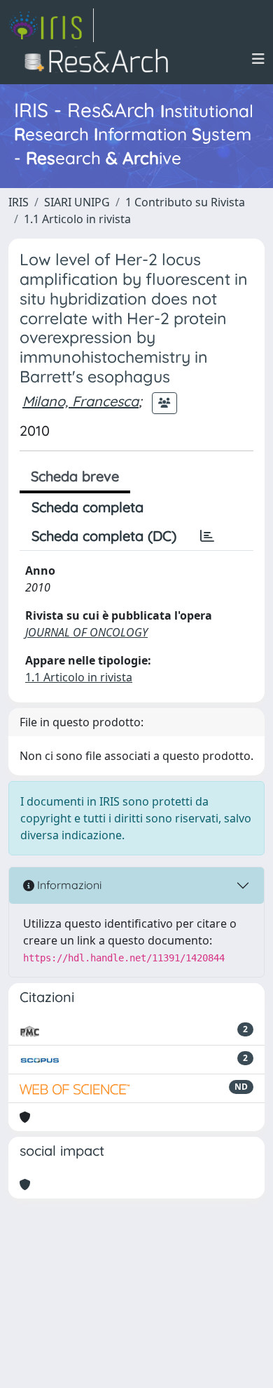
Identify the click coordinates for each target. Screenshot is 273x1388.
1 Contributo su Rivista (185, 202)
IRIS (18, 202)
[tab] (207, 536)
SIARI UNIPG (77, 202)
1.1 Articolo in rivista (77, 219)
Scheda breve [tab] (75, 476)
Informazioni (68, 885)
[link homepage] (51, 25)
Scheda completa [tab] (87, 507)
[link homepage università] (100, 59)
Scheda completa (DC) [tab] (103, 536)
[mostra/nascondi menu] (258, 59)
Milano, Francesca (80, 401)
